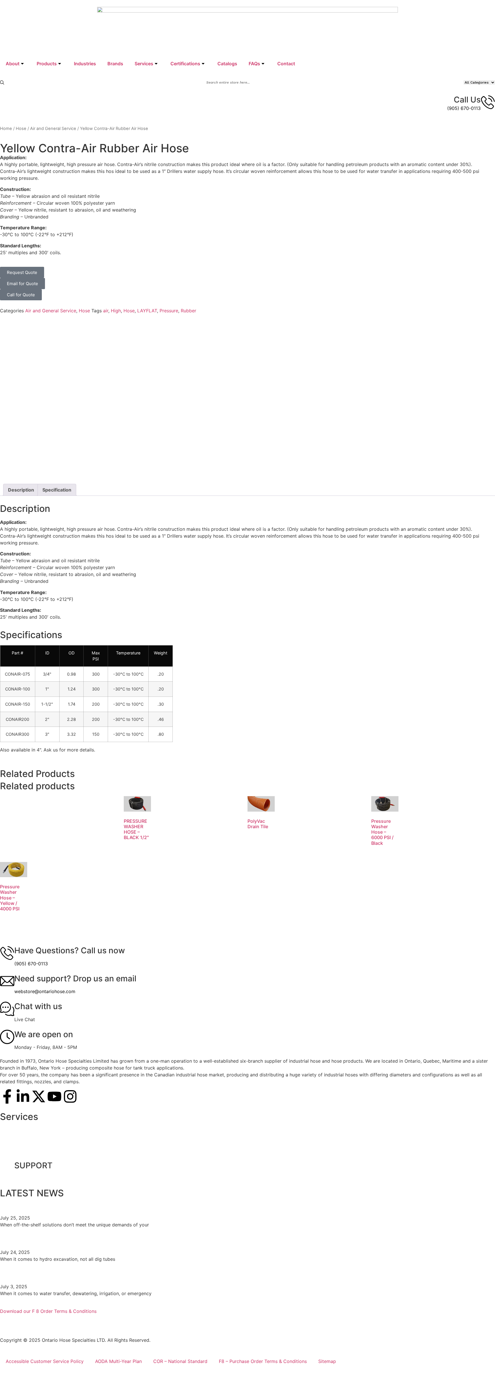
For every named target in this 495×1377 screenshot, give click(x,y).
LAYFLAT (147, 310)
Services (144, 63)
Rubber (188, 310)
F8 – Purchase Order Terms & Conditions (263, 1361)
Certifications (185, 63)
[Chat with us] (7, 1009)
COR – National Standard (180, 1361)
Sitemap (327, 1361)
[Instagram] (70, 1096)
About (12, 63)
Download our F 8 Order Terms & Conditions (48, 1311)
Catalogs (227, 63)
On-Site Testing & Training (34, 1128)
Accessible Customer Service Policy (45, 1361)
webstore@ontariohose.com (44, 991)
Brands (115, 63)
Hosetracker (19, 1154)
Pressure (169, 310)
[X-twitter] (39, 1096)
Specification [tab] (56, 490)
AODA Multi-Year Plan (118, 1361)
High (116, 310)
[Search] (2, 82)
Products (47, 63)
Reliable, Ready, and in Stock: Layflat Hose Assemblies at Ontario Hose (135, 1273)
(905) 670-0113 (464, 108)
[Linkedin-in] (23, 1096)
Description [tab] (21, 490)
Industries (85, 63)
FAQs (254, 63)
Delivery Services (24, 1141)
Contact (286, 63)
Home (6, 128)
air (105, 310)
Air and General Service (53, 128)
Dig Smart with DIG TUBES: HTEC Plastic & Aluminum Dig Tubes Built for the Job (152, 1239)
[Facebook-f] (7, 1096)
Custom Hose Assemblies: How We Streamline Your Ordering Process (133, 1205)
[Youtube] (54, 1096)
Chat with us (38, 1006)
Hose (21, 128)
